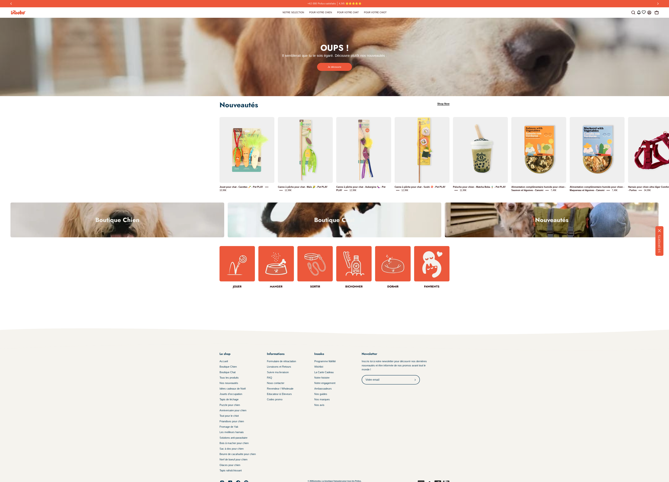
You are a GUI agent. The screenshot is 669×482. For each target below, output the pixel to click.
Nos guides (320, 393)
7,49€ (553, 190)
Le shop (225, 354)
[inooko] (18, 12)
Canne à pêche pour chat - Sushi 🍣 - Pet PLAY (420, 187)
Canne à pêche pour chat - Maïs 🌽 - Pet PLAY (303, 187)
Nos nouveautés (229, 383)
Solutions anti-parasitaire (233, 437)
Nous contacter (275, 383)
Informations (275, 354)
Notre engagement (324, 383)
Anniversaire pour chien (233, 410)
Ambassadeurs (323, 388)
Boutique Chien (228, 366)
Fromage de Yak (229, 426)
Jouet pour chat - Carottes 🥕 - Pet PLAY (241, 187)
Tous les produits (229, 377)
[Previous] (11, 3)
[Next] (657, 3)
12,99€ (288, 190)
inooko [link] (317, 481)
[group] (334, 3)
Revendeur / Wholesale (280, 388)
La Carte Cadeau (324, 372)
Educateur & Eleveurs (279, 393)
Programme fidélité (325, 361)
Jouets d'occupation (231, 393)
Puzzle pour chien (230, 404)
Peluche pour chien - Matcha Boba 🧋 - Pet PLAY (479, 187)
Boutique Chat (228, 372)
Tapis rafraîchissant (231, 470)
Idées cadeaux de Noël (233, 388)
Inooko (319, 354)
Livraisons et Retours (279, 366)
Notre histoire (321, 377)
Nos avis (319, 404)
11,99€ (463, 190)
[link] (293, 12)
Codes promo (274, 399)
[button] (633, 12)
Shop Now (443, 103)
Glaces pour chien (230, 464)
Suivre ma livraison (278, 372)
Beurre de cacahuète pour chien (238, 454)
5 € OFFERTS (659, 244)
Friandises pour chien (232, 421)
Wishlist (318, 366)
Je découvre (334, 66)
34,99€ (647, 190)
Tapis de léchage (229, 399)
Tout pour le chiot (229, 415)
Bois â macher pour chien (234, 443)
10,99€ (223, 190)
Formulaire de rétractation (281, 361)
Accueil (224, 361)
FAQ (269, 377)
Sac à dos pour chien (232, 448)
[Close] (659, 230)
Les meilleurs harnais (232, 432)
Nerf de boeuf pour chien (233, 459)
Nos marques (322, 399)
